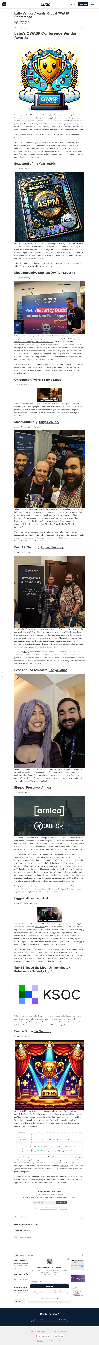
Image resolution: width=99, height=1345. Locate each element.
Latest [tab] (22, 1255)
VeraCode (27, 384)
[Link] (11, 35)
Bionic (65, 538)
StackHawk (39, 926)
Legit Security (52, 249)
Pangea (27, 552)
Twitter (33, 781)
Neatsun (64, 1165)
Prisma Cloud (52, 379)
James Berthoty (24, 21)
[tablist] (22, 1231)
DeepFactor (34, 427)
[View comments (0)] (21, 28)
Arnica (67, 252)
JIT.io (40, 249)
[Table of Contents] (2, 672)
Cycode (77, 252)
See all (18, 1301)
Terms (54, 1331)
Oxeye (26, 427)
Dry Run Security (63, 272)
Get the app (59, 1336)
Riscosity (27, 277)
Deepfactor (48, 532)
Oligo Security (49, 422)
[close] (68, 1259)
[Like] (16, 28)
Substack (40, 1341)
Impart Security (52, 547)
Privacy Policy (64, 1293)
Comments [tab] (18, 1231)
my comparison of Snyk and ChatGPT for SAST (33, 341)
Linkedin (44, 781)
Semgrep (27, 792)
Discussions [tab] (29, 1255)
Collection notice (63, 1331)
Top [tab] (16, 1255)
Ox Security (42, 1031)
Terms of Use (59, 1291)
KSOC (16, 1024)
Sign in (93, 4)
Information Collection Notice (48, 1293)
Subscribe (83, 4)
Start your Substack (44, 1336)
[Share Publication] (75, 4)
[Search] (71, 4)
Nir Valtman (28, 843)
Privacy (49, 1331)
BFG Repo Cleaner (69, 863)
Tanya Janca (58, 670)
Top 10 (62, 1024)
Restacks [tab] (27, 1231)
